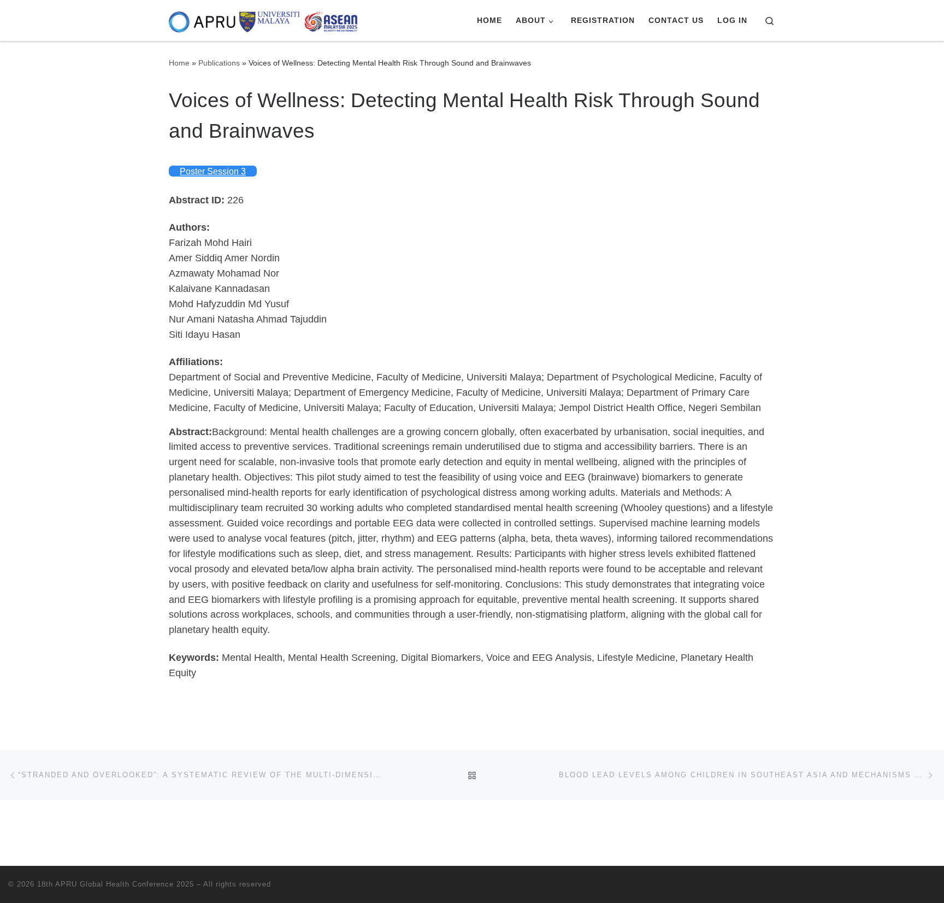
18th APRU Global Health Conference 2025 (115, 884)
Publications (219, 62)
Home (179, 62)
